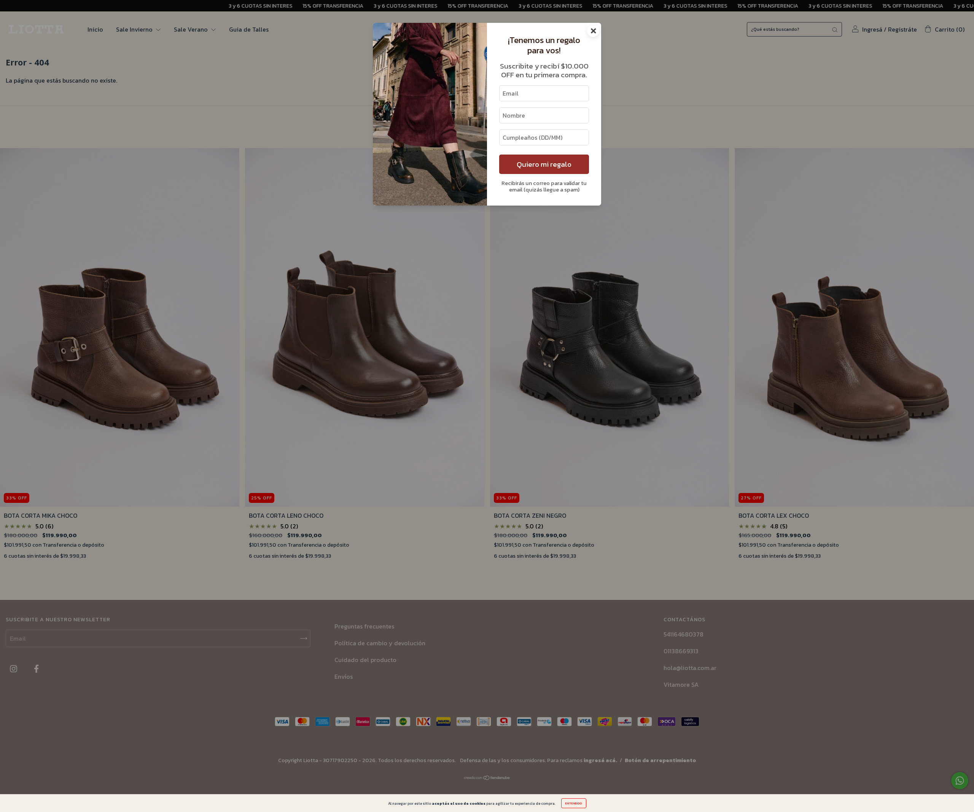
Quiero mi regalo (544, 164)
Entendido (573, 803)
